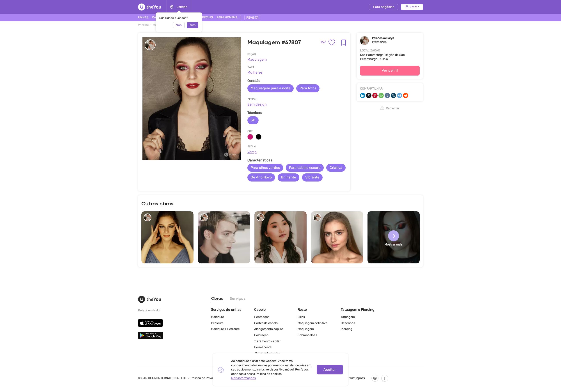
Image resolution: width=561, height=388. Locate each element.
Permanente (263, 347)
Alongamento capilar (268, 329)
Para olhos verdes (265, 168)
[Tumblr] (387, 95)
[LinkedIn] (362, 95)
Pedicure (217, 323)
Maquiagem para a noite (270, 88)
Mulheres (255, 72)
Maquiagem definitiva (312, 323)
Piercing (346, 329)
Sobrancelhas (307, 335)
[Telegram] (399, 95)
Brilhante (288, 177)
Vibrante (312, 177)
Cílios (301, 317)
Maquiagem (257, 59)
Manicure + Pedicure (225, 329)
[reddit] (405, 95)
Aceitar (329, 369)
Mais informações (243, 378)
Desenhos (348, 323)
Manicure (217, 317)
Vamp (252, 152)
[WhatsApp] (381, 95)
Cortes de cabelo (266, 323)
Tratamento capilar (267, 341)
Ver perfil (390, 70)
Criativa (336, 168)
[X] (368, 95)
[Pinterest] (375, 95)
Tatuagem (348, 317)
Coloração (261, 335)
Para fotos (308, 88)
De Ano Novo (261, 177)
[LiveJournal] (393, 95)
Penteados (261, 317)
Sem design (257, 104)
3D (253, 120)
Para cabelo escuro (304, 168)
